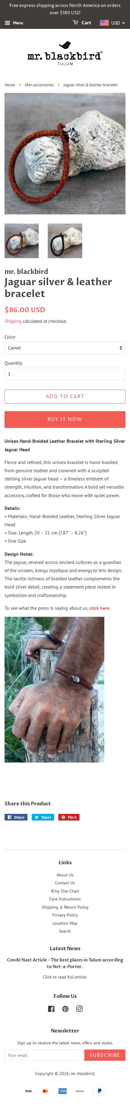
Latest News (65, 948)
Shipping (13, 321)
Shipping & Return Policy (65, 907)
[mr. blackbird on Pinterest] (65, 1010)
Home (10, 85)
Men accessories (39, 85)
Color (10, 337)
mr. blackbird (82, 1073)
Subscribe (104, 1055)
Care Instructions (65, 899)
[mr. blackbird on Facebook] (51, 1010)
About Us (65, 875)
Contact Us (65, 883)
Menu (17, 23)
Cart (86, 23)
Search (65, 931)
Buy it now (65, 419)
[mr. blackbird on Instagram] (79, 1010)
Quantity (13, 363)
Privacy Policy (65, 915)
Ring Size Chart (65, 891)
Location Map (65, 923)
